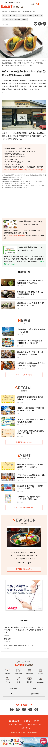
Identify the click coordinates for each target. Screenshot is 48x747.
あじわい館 (35, 694)
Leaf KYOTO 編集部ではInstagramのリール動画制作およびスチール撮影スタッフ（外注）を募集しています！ (23, 629)
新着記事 (13, 688)
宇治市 (24, 19)
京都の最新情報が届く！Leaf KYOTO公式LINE (31, 249)
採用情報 (36, 721)
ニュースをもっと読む (24, 375)
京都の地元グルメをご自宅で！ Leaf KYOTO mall (30, 223)
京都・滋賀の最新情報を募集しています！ (20, 645)
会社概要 (27, 721)
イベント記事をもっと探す (24, 507)
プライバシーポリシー (33, 724)
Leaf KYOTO (5, 11)
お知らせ (7, 639)
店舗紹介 (13, 11)
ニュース (13, 694)
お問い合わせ (25, 728)
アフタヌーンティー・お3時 (11, 19)
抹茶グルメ (38, 16)
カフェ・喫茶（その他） (25, 16)
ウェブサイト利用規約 (15, 724)
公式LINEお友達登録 (16, 235)
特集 (34, 688)
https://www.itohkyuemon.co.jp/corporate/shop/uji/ (23, 169)
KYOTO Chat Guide (9, 16)
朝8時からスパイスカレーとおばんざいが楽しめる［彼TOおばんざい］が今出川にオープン (24, 555)
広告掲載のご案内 (14, 721)
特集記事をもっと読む (24, 442)
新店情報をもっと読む (24, 569)
